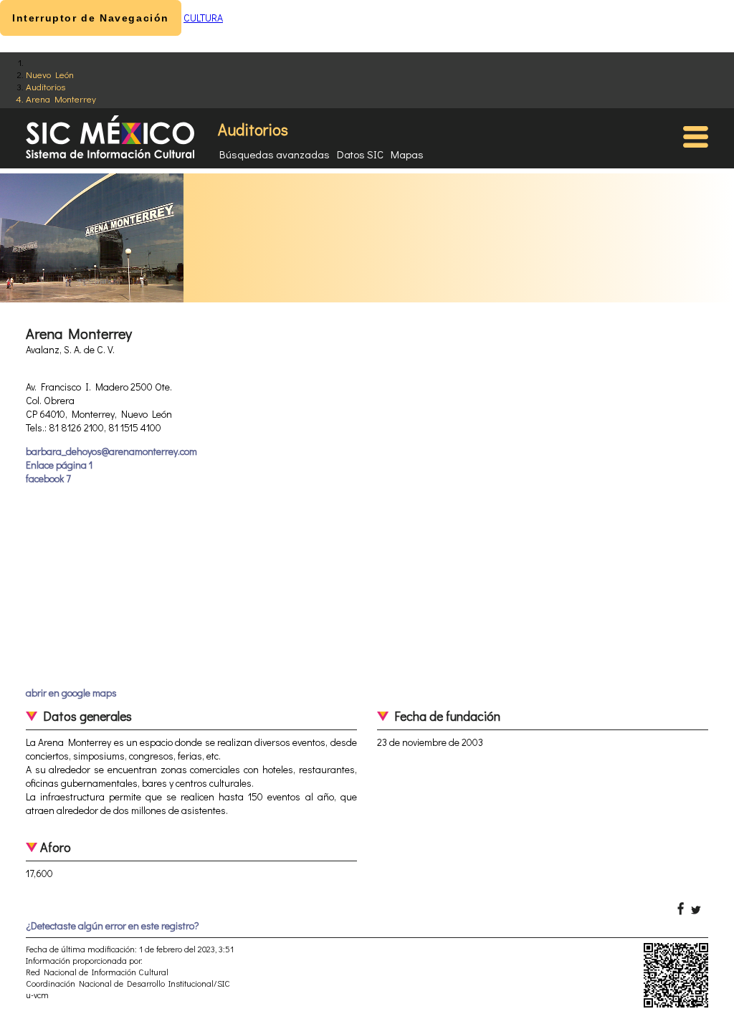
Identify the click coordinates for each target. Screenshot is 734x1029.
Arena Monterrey (61, 98)
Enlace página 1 (59, 465)
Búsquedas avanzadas (274, 154)
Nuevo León (50, 74)
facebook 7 (48, 478)
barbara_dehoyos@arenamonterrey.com (111, 451)
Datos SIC (360, 154)
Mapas (407, 154)
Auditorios (45, 86)
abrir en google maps (71, 692)
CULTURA (203, 17)
